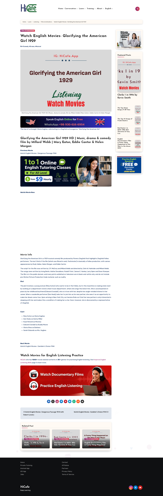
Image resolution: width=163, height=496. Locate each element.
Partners (65, 468)
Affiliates (65, 465)
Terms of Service (68, 474)
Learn (82, 9)
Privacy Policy (67, 471)
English (108, 9)
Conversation (71, 9)
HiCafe (22, 360)
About (100, 9)
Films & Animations (27, 30)
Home (60, 9)
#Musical (38, 46)
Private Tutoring (26, 465)
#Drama (31, 46)
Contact (65, 462)
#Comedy (25, 46)
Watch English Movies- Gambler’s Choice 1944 (90, 412)
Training (91, 9)
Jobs (22, 474)
